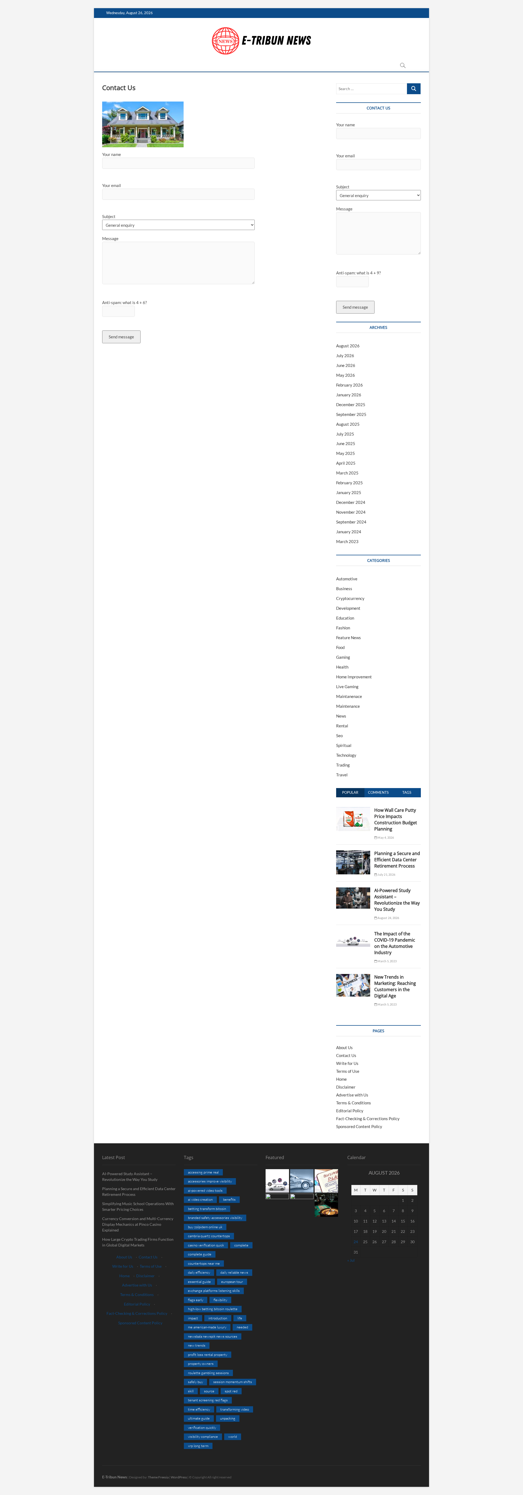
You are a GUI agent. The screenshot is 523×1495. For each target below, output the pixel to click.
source (209, 1391)
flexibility (220, 1300)
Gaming (343, 657)
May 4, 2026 (385, 837)
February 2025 (349, 482)
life (240, 1318)
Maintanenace (349, 696)
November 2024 (351, 512)
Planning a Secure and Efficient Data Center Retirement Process (397, 859)
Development (348, 608)
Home (341, 1079)
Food (340, 647)
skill (191, 1391)
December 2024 (350, 502)
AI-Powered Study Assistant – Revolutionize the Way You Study (397, 899)
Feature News (348, 637)
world (232, 1436)
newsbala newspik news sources (212, 1336)
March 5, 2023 (387, 961)
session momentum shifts (232, 1382)
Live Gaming (347, 686)
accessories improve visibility (210, 1181)
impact (193, 1318)
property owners (201, 1363)
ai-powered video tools (205, 1190)
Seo (339, 735)
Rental (342, 725)
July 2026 (345, 355)
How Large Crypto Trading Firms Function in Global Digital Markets (138, 1242)
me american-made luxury (207, 1327)
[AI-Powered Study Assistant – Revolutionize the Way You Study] (353, 890)
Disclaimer (345, 1087)
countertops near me (204, 1263)
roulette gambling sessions (208, 1373)
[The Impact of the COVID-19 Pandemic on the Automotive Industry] (353, 933)
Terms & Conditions (353, 1102)
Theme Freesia (158, 1477)
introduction (217, 1318)
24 (356, 1241)
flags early (195, 1300)
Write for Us (347, 1063)
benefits (229, 1199)
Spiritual (343, 745)
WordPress (179, 1477)
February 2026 (349, 384)
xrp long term (198, 1446)
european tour (232, 1281)
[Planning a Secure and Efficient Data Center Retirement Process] (353, 853)
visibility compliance (203, 1436)
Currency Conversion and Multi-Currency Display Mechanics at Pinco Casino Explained (137, 1224)
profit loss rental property (207, 1354)
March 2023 (347, 541)
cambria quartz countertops (209, 1236)
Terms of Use (347, 1071)
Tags (406, 792)
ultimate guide (199, 1418)
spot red (231, 1391)
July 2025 (345, 433)
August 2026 (348, 345)
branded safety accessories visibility (215, 1217)
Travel (342, 774)
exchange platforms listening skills (214, 1290)
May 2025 (345, 453)
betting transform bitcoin (207, 1208)
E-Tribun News (114, 1477)
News (341, 715)
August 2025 (348, 424)
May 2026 (345, 375)
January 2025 (348, 492)
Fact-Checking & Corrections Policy (368, 1118)
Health (342, 666)
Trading (343, 764)
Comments (378, 792)
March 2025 (347, 472)
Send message (121, 336)
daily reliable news (234, 1272)
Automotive (346, 578)
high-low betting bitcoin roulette (213, 1309)
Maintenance (348, 706)
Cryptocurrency (350, 598)
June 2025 (345, 443)
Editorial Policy (349, 1110)
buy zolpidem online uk (205, 1227)
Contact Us (346, 1055)
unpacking (227, 1418)
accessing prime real (203, 1172)
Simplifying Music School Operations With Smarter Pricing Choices (138, 1206)
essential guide (199, 1281)
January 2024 (348, 531)
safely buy (195, 1382)
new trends (196, 1345)
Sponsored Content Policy (359, 1126)
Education (345, 617)
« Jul (351, 1260)
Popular (350, 792)
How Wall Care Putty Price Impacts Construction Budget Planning (395, 819)
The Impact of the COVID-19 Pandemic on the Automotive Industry (394, 943)
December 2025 (350, 404)
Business (344, 588)
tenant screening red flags (208, 1400)
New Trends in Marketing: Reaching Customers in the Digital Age (395, 986)
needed (242, 1327)
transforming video (234, 1409)
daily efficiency (199, 1272)
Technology (346, 755)
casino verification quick (206, 1245)
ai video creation (200, 1199)
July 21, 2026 (386, 874)
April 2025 (345, 463)
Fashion (343, 627)
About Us (344, 1047)
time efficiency (199, 1409)
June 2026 (345, 365)
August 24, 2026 (388, 918)
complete (241, 1245)
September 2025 (351, 414)
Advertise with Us (352, 1094)
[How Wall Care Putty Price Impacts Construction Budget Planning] (353, 810)
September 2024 (351, 521)
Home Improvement (354, 676)
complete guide (199, 1254)
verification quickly (202, 1427)
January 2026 (348, 394)
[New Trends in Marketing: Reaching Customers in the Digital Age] (353, 977)
